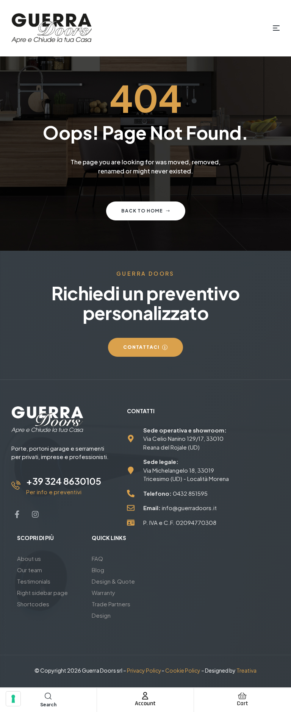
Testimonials (33, 581)
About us (29, 558)
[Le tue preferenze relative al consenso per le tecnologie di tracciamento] (13, 699)
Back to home (142, 211)
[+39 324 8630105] (15, 485)
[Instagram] (35, 514)
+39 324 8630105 (63, 481)
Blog (98, 569)
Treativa (246, 670)
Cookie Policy (182, 670)
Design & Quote (113, 581)
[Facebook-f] (17, 514)
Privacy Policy (144, 670)
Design (101, 615)
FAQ (97, 558)
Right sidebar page (42, 592)
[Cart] (242, 696)
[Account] (145, 696)
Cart (242, 703)
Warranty (103, 592)
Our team (29, 569)
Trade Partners (111, 603)
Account (145, 703)
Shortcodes (33, 603)
